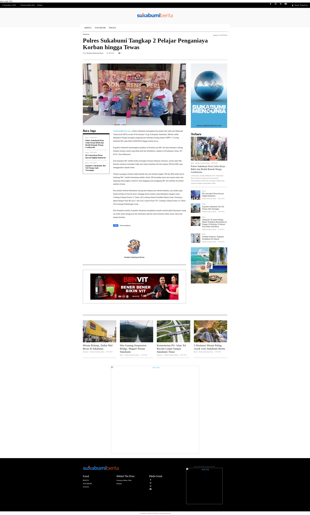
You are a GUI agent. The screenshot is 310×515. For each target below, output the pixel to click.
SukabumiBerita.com (122, 131)
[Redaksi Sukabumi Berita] (134, 247)
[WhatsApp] (224, 54)
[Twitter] (280, 5)
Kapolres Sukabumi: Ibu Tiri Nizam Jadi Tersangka (95, 168)
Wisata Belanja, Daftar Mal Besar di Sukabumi (97, 347)
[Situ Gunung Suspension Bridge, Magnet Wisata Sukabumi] (136, 331)
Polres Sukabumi (125, 225)
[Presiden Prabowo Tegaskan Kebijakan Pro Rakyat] (195, 238)
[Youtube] (285, 5)
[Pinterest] (213, 54)
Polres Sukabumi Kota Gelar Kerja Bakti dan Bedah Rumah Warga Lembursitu (208, 169)
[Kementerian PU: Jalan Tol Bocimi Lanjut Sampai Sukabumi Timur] (173, 331)
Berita (87, 137)
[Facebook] (270, 5)
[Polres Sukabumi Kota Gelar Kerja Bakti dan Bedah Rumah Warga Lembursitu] (209, 149)
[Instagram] (275, 5)
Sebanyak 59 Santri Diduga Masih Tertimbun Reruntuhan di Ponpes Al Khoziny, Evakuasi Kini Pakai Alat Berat (214, 223)
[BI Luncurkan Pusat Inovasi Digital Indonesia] (195, 195)
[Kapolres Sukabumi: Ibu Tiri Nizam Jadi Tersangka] (195, 208)
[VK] (219, 54)
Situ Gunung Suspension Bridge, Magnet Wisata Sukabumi (133, 348)
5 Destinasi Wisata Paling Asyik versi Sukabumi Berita (209, 347)
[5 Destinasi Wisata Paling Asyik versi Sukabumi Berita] (210, 331)
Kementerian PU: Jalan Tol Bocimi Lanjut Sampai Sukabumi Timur (171, 348)
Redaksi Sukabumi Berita (95, 53)
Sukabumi (86, 34)
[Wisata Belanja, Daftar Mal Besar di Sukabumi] (99, 331)
